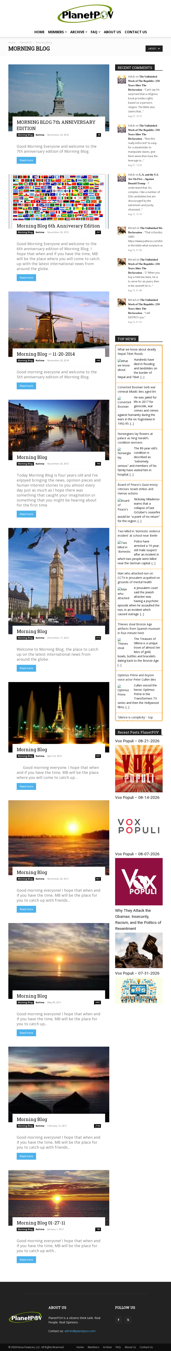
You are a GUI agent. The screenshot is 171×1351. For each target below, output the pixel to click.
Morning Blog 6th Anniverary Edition (58, 226)
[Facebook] (118, 1320)
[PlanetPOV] (85, 13)
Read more (26, 160)
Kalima (40, 134)
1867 (97, 1002)
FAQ (94, 32)
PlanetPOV (26, 42)
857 (98, 878)
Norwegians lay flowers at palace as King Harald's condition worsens (135, 438)
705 (98, 1229)
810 (98, 637)
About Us (112, 32)
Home (39, 32)
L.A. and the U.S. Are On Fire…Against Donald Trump (143, 179)
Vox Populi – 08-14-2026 (137, 789)
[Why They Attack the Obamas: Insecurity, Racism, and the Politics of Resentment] (139, 958)
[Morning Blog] (58, 430)
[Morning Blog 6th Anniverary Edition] (58, 201)
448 (98, 360)
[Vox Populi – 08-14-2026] (139, 839)
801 (98, 756)
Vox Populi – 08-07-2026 (137, 845)
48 (99, 134)
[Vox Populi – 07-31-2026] (139, 995)
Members (56, 32)
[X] (128, 1320)
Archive (77, 32)
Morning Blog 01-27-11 (41, 1223)
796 (98, 463)
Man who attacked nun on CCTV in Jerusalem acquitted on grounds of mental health (139, 577)
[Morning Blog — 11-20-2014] (58, 324)
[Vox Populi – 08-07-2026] (139, 896)
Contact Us (136, 32)
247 (98, 232)
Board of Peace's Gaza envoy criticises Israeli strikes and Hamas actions (138, 489)
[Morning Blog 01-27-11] (58, 1198)
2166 (97, 1125)
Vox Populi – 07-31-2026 (137, 964)
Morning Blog (25, 134)
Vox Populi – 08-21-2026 (137, 732)
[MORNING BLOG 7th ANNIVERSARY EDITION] (58, 97)
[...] (142, 377)
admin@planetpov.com (80, 1331)
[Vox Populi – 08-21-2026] (139, 783)
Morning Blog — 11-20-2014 (46, 354)
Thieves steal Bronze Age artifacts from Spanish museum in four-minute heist (139, 628)
